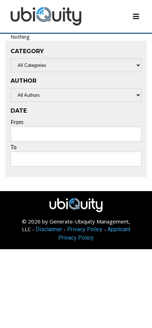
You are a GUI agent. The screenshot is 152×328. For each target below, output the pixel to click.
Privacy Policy (85, 229)
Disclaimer (49, 229)
